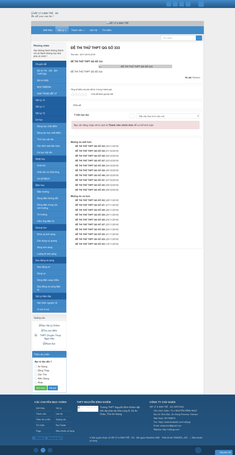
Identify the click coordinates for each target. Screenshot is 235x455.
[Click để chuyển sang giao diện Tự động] (36, 450)
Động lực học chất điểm (49, 132)
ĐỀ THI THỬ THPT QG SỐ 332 (90, 200)
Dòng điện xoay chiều (48, 279)
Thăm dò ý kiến (43, 419)
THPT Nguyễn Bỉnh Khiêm (94, 402)
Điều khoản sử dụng (63, 430)
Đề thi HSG (42, 80)
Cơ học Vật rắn (44, 152)
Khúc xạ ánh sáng (46, 234)
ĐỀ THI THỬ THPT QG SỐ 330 (90, 209)
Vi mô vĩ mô (43, 309)
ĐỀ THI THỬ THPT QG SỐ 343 (90, 189)
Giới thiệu (40, 408)
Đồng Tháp (43, 370)
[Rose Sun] (49, 343)
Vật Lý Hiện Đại (43, 296)
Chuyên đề (41, 64)
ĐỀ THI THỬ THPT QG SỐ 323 (90, 243)
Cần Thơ (42, 374)
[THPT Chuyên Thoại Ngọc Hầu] (49, 336)
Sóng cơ (41, 273)
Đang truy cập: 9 (54, 437)
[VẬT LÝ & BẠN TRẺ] (118, 22)
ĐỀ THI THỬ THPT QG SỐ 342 (90, 184)
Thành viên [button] (77, 30)
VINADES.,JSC (180, 437)
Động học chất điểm (47, 126)
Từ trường (42, 214)
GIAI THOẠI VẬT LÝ (47, 93)
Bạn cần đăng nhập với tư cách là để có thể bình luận (114, 125)
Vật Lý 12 (40, 113)
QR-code (39, 437)
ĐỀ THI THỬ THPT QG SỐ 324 (90, 239)
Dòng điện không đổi (47, 198)
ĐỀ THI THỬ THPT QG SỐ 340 (90, 175)
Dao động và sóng (44, 260)
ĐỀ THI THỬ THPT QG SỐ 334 (90, 146)
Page (38, 430)
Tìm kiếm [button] (107, 30)
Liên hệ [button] (93, 30)
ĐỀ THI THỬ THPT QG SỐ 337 (90, 160)
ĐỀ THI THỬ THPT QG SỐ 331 (90, 204)
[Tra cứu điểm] (49, 330)
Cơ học (39, 119)
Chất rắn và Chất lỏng (48, 172)
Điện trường (43, 191)
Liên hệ (59, 413)
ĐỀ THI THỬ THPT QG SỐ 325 (90, 234)
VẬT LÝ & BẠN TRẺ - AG (122, 437)
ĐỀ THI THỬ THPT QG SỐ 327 (90, 224)
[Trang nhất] (37, 30)
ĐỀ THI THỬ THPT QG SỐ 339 (90, 170)
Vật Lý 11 (40, 106)
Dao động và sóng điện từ (49, 288)
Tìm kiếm (40, 425)
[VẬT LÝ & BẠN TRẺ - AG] (44, 12)
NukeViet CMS (153, 437)
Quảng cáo (61, 419)
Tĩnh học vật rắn (45, 139)
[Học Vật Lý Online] (49, 325)
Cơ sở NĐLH (43, 178)
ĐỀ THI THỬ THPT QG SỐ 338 (90, 165)
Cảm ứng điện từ (45, 221)
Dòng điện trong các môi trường (47, 206)
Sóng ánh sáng (44, 247)
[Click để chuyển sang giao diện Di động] (50, 450)
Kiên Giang (43, 378)
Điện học (39, 185)
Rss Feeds (61, 425)
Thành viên (41, 413)
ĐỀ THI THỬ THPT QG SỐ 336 (90, 155)
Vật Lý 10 (40, 100)
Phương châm (41, 45)
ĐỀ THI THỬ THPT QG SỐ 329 (90, 214)
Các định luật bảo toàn (48, 145)
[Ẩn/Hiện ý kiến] (132, 115)
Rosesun (196, 77)
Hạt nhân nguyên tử (47, 302)
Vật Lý (59, 408)
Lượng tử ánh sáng (46, 253)
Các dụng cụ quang (47, 240)
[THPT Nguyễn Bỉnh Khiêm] (88, 409)
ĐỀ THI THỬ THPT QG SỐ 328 (90, 219)
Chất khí (41, 165)
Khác (40, 382)
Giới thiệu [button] (48, 30)
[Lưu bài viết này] (198, 54)
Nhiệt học (40, 158)
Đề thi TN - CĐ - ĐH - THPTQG (48, 72)
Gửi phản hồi (225, 452)
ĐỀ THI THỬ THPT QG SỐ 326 (90, 229)
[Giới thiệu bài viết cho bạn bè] (187, 54)
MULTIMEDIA (44, 86)
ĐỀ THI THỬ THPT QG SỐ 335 (90, 150)
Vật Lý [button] (61, 30)
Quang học (41, 227)
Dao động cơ (43, 266)
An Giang (42, 366)
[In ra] (192, 54)
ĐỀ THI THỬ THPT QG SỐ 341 (90, 180)
